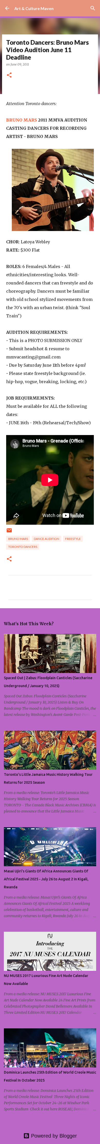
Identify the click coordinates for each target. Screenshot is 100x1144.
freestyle (73, 539)
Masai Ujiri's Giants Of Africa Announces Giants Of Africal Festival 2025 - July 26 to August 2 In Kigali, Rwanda (46, 879)
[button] (9, 75)
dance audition (46, 539)
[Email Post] (9, 532)
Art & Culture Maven (34, 8)
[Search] (93, 8)
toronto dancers (22, 547)
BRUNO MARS (21, 120)
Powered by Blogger (53, 1136)
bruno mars (18, 539)
